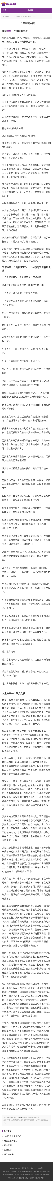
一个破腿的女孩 (26, 23)
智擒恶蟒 (8, 1145)
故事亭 (21, 1117)
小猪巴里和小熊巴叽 (12, 1136)
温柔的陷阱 (9, 1154)
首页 (4, 10)
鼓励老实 (8, 1150)
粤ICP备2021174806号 (34, 1168)
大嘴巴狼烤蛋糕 (10, 1141)
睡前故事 (27, 17)
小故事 (30, 10)
